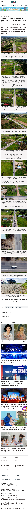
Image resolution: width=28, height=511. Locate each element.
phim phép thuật (9, 307)
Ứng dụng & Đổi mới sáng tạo (19, 461)
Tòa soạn (18, 479)
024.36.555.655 (4, 475)
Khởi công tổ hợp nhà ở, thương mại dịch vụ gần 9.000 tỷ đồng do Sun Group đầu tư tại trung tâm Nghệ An (14, 406)
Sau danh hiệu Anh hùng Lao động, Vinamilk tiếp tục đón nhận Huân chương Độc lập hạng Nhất (12, 383)
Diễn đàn (13, 13)
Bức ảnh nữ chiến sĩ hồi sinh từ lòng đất (13, 341)
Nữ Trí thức (16, 5)
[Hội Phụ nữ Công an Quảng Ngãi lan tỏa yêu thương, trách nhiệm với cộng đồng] (14, 418)
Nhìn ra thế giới (5, 465)
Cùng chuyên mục (8, 322)
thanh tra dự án (19, 307)
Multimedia (18, 470)
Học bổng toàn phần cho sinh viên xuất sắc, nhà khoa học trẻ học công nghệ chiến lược (13, 450)
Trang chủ (4, 5)
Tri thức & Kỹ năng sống (19, 466)
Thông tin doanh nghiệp (6, 479)
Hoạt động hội (19, 13)
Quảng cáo (17, 475)
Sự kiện (10, 5)
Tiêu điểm (8, 13)
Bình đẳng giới (4, 470)
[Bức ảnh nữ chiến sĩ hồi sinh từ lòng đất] (14, 332)
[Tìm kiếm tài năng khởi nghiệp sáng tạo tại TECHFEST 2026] (14, 351)
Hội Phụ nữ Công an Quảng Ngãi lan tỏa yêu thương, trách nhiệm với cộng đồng (13, 428)
